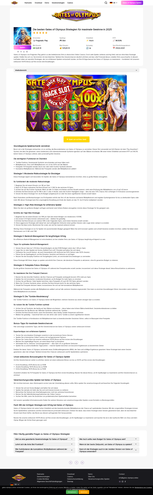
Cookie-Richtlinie (43, 479)
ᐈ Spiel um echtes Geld (76, 139)
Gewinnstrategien (58, 3)
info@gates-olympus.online (128, 478)
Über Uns (91, 477)
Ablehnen (84, 492)
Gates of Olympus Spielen (132, 3)
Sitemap (70, 481)
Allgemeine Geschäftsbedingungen (49, 481)
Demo (47, 3)
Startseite (28, 3)
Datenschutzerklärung (75, 479)
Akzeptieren (72, 492)
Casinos (70, 3)
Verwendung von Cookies (143, 487)
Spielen (22, 47)
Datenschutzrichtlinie (79, 489)
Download (38, 3)
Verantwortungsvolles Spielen (98, 479)
